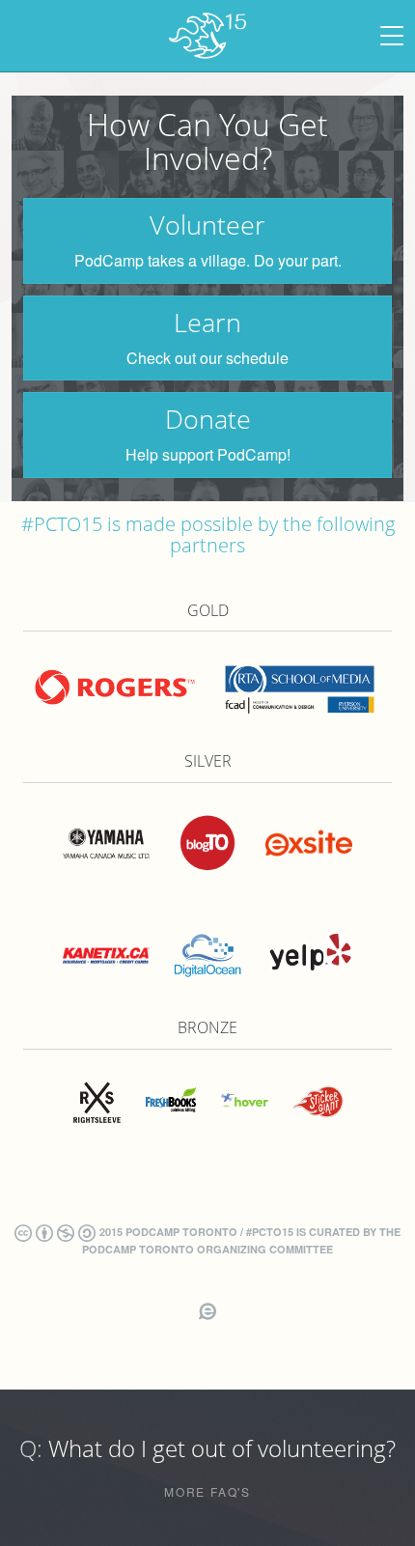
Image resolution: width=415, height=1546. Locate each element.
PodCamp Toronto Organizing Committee (207, 1249)
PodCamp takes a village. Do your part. (208, 261)
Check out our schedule (207, 359)
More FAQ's (207, 1492)
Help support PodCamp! (207, 455)
